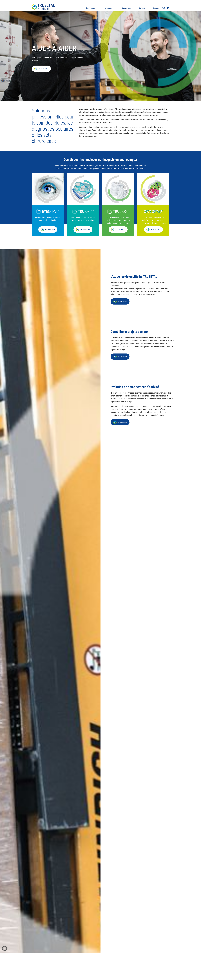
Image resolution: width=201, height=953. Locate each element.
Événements (126, 8)
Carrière (142, 8)
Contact (155, 8)
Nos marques (90, 8)
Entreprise (108, 8)
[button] (4, 948)
